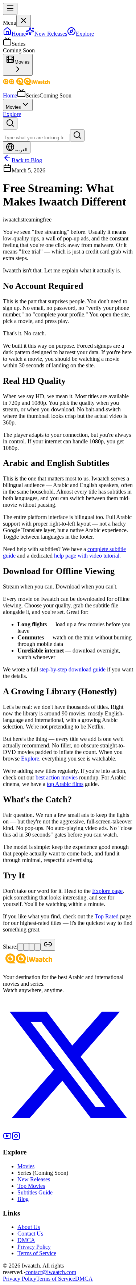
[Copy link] (48, 945)
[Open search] (10, 123)
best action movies (57, 777)
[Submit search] (77, 135)
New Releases (33, 1179)
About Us (28, 1227)
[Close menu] (23, 21)
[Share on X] (20, 947)
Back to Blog (27, 160)
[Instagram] (16, 1138)
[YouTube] (7, 1138)
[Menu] (10, 9)
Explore (12, 114)
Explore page (107, 891)
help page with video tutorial (86, 555)
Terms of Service (36, 1253)
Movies (13, 107)
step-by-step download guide (73, 669)
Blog (23, 1199)
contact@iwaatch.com (50, 1272)
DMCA (26, 1240)
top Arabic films (65, 784)
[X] (68, 1128)
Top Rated (107, 916)
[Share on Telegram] (38, 947)
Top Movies (31, 1186)
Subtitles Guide (35, 1192)
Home (10, 95)
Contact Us (30, 1233)
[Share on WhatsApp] (32, 947)
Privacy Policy (34, 1247)
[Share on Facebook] (26, 947)
